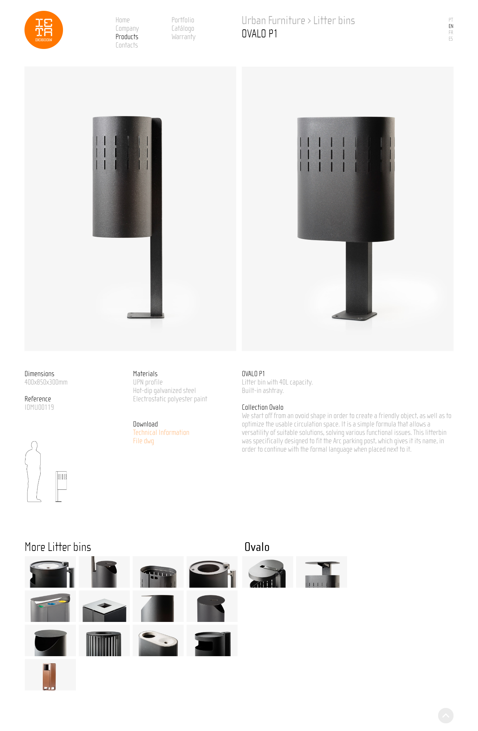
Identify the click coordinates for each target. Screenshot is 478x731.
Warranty (183, 37)
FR (451, 32)
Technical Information (161, 432)
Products (126, 37)
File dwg (143, 441)
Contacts (126, 45)
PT (451, 20)
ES (451, 39)
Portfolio (182, 20)
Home (122, 20)
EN (451, 26)
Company (127, 28)
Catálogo (182, 28)
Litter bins (334, 21)
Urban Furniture (273, 21)
